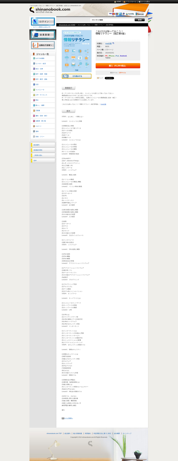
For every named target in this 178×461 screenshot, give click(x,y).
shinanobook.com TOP (54, 433)
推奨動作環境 (38, 150)
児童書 (38, 110)
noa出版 (108, 43)
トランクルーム (131, 1)
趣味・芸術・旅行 (41, 116)
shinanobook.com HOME (67, 25)
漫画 (37, 131)
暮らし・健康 (40, 105)
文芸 (37, 84)
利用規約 (88, 433)
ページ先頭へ (68, 418)
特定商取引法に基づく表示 (102, 433)
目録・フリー (40, 136)
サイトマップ (127, 433)
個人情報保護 (77, 433)
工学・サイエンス (41, 95)
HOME (119, 1)
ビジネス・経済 (41, 63)
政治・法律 (39, 69)
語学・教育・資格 (41, 79)
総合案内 (36, 145)
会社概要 (117, 433)
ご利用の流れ (38, 155)
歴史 (37, 100)
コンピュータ (40, 90)
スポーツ (38, 126)
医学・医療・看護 (41, 74)
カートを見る (145, 1)
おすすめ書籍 (40, 58)
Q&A (35, 160)
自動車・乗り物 (41, 121)
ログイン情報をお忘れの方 (41, 27)
